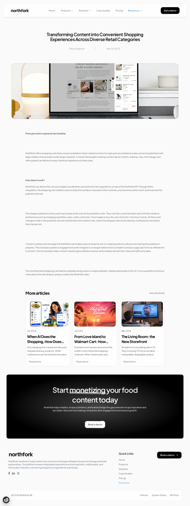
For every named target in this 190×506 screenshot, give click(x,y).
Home (52, 10)
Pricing (119, 10)
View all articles (157, 293)
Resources (133, 10)
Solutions (83, 10)
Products (65, 10)
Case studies (103, 10)
